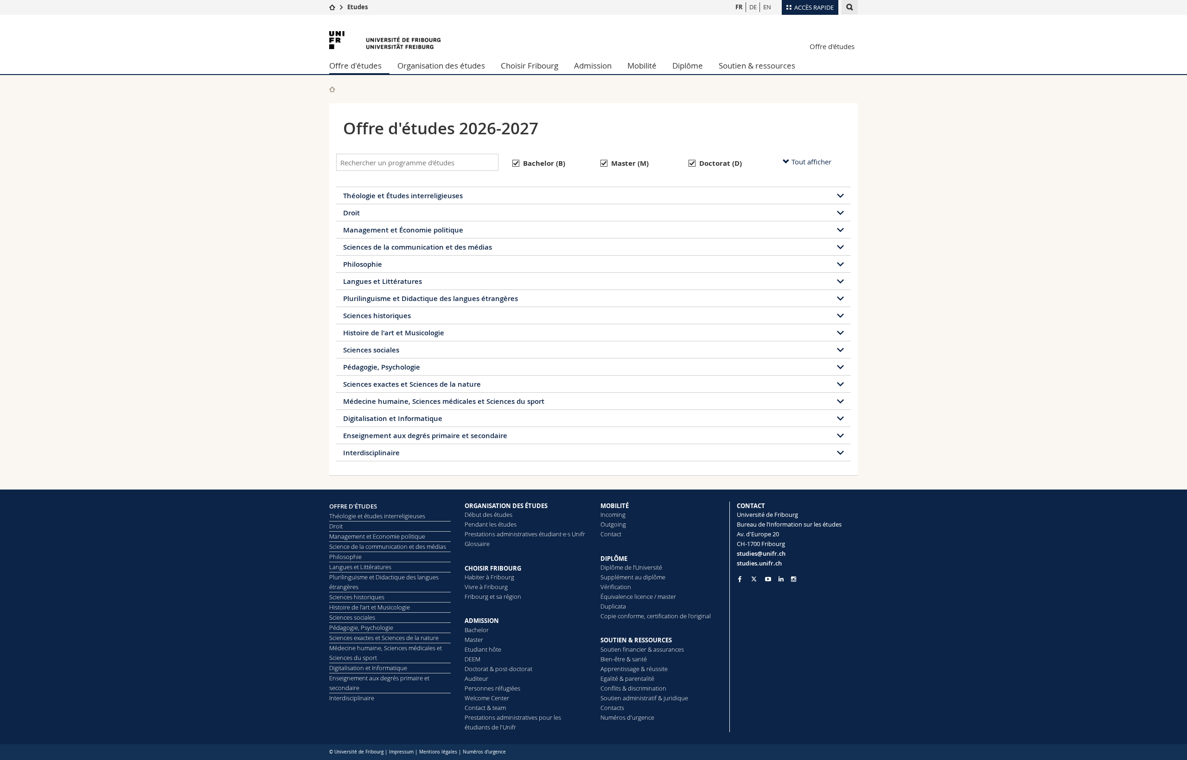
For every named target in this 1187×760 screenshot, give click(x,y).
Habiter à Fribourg (489, 577)
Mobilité (642, 65)
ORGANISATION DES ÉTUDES (506, 506)
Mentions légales (438, 752)
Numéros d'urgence (627, 717)
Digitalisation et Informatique (392, 418)
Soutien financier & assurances (642, 649)
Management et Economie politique (377, 536)
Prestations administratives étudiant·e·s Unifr (525, 534)
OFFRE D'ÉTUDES (353, 506)
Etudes (357, 7)
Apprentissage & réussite (634, 669)
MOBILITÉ (614, 506)
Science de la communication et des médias (387, 546)
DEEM (472, 659)
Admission (593, 65)
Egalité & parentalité (627, 678)
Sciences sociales (371, 350)
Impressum (401, 752)
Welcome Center (487, 698)
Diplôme (687, 65)
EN (767, 7)
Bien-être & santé (623, 659)
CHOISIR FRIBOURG (493, 568)
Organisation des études (441, 65)
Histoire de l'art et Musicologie (393, 333)
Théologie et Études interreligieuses (403, 196)
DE (753, 7)
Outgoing (613, 524)
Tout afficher (810, 161)
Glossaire (477, 544)
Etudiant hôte (483, 649)
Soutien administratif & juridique (644, 698)
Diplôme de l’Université (631, 567)
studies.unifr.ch (759, 563)
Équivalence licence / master (638, 596)
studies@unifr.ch (761, 553)
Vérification (615, 587)
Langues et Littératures (382, 281)
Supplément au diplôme (632, 577)
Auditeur (476, 678)
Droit (351, 213)
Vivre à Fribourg (486, 587)
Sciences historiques (377, 315)
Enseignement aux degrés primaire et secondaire (425, 435)
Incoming (612, 514)
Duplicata (613, 606)
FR (739, 7)
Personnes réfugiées (492, 688)
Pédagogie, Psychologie (381, 367)
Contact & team (485, 707)
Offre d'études (832, 46)
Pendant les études (491, 524)
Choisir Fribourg (529, 65)
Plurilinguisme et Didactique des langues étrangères (430, 298)
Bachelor (477, 630)
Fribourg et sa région (493, 596)
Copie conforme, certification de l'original (655, 616)
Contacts (612, 707)
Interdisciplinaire (371, 453)
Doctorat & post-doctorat (498, 669)
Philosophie (362, 264)
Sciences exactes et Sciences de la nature (412, 384)
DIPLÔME (613, 558)
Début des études (488, 514)
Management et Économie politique (403, 230)
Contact (610, 534)
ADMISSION (482, 620)
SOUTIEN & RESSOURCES (636, 640)
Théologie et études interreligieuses (377, 516)
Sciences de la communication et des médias (417, 247)
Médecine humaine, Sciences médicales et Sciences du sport (443, 401)
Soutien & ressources (757, 65)
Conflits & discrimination (633, 688)
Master (474, 639)
